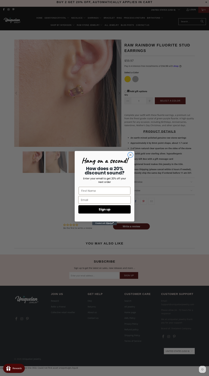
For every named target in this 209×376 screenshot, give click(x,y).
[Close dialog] (130, 155)
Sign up (104, 209)
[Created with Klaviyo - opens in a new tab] (104, 223)
